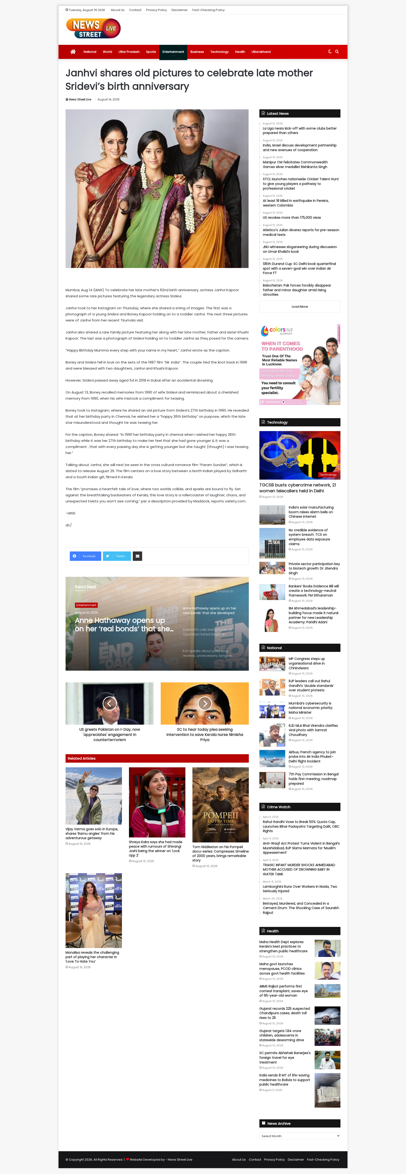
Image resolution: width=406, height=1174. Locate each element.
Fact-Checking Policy (208, 10)
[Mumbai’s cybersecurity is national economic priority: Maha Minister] (272, 709)
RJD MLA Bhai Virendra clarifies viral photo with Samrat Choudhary (313, 730)
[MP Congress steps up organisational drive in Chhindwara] (272, 664)
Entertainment (173, 52)
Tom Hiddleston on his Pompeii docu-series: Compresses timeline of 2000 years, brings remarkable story (220, 854)
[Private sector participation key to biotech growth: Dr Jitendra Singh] (272, 568)
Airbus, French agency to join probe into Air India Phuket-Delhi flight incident (312, 757)
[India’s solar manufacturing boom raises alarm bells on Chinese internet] (272, 515)
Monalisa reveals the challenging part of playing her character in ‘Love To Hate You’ (92, 957)
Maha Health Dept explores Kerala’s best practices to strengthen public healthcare (283, 946)
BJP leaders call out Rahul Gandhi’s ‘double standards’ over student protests (311, 685)
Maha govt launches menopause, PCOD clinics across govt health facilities (282, 968)
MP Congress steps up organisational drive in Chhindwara (307, 663)
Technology (220, 52)
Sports (151, 52)
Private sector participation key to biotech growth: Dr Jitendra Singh (314, 568)
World (107, 52)
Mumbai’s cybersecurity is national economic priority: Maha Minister (311, 708)
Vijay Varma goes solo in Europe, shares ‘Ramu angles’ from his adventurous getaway (92, 833)
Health (240, 52)
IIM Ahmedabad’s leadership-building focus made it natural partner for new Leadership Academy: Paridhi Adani (313, 615)
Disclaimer (180, 10)
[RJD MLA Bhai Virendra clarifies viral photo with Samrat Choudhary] (272, 735)
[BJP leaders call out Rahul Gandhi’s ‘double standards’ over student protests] (272, 687)
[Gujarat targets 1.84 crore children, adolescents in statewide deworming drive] (327, 1037)
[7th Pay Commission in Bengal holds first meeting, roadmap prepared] (272, 780)
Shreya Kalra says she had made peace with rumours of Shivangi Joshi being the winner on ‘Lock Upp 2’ (155, 849)
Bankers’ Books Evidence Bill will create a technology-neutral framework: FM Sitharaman (314, 591)
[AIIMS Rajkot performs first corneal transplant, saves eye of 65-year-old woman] (327, 991)
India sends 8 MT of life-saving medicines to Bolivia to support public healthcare (284, 1080)
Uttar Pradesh (129, 52)
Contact (135, 10)
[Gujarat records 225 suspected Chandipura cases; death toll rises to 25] (327, 1015)
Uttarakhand (261, 52)
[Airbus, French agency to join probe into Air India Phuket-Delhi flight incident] (272, 758)
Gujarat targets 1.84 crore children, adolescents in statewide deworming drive (281, 1035)
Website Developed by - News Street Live (161, 1159)
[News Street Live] (93, 28)
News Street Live (80, 99)
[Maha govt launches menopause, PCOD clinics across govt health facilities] (327, 970)
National (90, 52)
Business (197, 52)
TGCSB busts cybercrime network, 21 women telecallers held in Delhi (297, 488)
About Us (118, 10)
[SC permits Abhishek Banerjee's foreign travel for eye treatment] (327, 1060)
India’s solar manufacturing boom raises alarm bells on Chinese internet (311, 512)
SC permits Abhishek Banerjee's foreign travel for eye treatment (285, 1057)
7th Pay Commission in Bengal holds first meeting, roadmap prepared (314, 779)
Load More (300, 306)
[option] (157, 624)
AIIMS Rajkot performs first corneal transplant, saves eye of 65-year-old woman (283, 991)
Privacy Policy (156, 10)
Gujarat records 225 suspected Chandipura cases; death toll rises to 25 (284, 1013)
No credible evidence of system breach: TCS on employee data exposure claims (309, 537)
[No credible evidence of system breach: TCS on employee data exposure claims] (272, 543)
